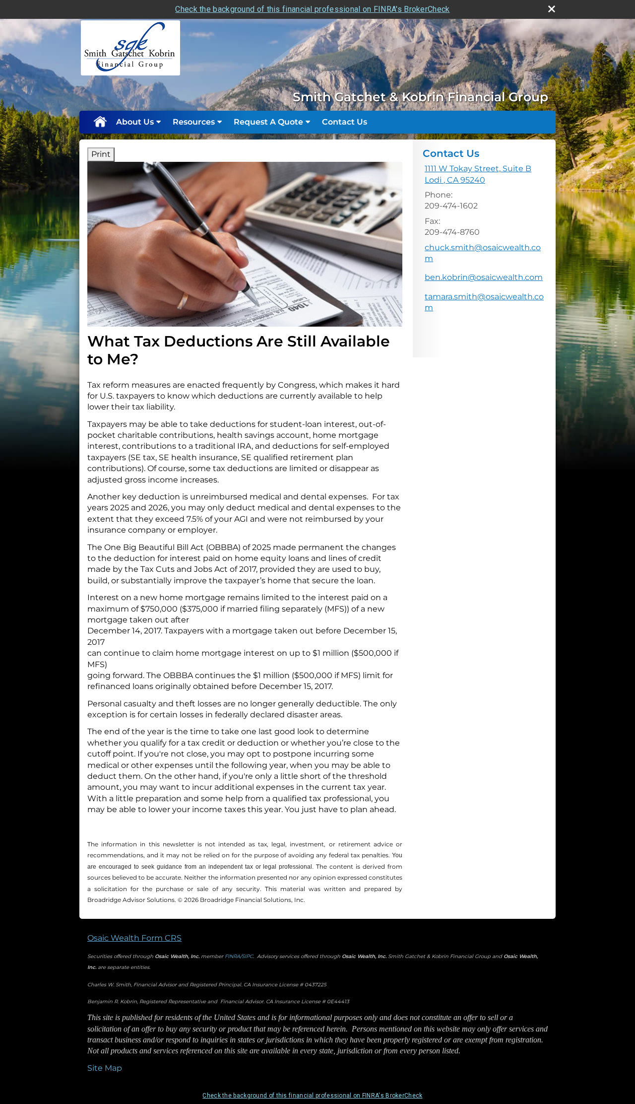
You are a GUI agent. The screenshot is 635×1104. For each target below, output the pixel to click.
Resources (194, 122)
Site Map (104, 1068)
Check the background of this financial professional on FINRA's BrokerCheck (312, 9)
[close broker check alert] (552, 9)
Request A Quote (268, 122)
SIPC (247, 956)
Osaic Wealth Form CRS (134, 938)
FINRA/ (233, 956)
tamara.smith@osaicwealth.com (484, 302)
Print (101, 154)
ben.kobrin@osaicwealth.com (484, 277)
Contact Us (344, 122)
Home (99, 122)
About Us (135, 122)
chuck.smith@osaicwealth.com (483, 253)
